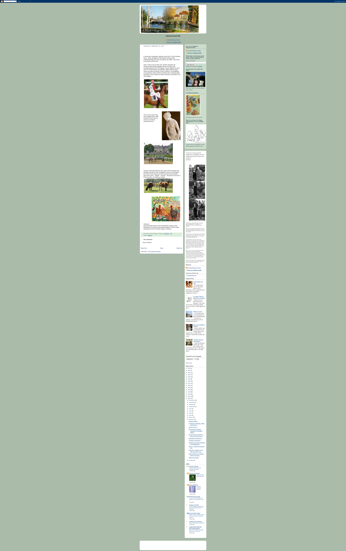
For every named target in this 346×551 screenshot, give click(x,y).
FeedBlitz (200, 66)
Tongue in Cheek (194, 505)
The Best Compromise (194, 440)
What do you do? (197, 311)
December (192, 400)
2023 (189, 370)
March (191, 417)
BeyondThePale (193, 485)
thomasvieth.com (191, 275)
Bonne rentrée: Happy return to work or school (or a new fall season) (196, 516)
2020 (189, 377)
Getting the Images (194, 457)
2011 (189, 396)
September (192, 406)
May (190, 413)
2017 (189, 383)
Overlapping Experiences (195, 438)
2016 (189, 385)
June (190, 411)
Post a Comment (147, 242)
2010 (189, 398)
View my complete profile (174, 42)
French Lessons (193, 427)
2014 (189, 389)
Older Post (179, 248)
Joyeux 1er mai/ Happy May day (200, 475)
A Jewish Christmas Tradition (198, 488)
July (190, 408)
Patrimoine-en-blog (194, 496)
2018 (189, 381)
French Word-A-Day (194, 513)
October (191, 404)
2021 (189, 374)
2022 (189, 372)
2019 (189, 379)
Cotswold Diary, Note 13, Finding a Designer (195, 468)
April (190, 415)
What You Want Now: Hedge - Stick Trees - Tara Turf (196, 530)
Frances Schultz (193, 466)
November (192, 402)
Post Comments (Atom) (154, 251)
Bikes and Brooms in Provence (196, 523)
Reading (150, 235)
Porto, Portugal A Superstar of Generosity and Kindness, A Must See (196, 508)
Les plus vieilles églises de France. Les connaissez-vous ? (196, 499)
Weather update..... (194, 421)
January (191, 460)
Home (161, 248)
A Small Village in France (173, 40)
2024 (189, 368)
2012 (189, 394)
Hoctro (190, 362)
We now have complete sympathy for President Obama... (195, 431)
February (191, 419)
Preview (188, 66)
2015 (189, 387)
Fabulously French (194, 473)
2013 (189, 392)
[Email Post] (170, 233)
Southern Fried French (195, 521)
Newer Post (144, 248)
